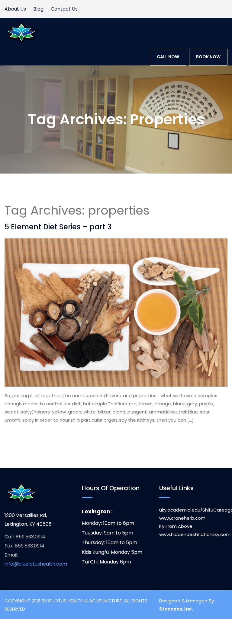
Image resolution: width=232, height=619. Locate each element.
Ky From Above (175, 526)
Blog (38, 8)
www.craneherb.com (182, 518)
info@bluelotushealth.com (36, 563)
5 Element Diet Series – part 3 (58, 227)
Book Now (208, 57)
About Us (15, 8)
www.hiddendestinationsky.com (194, 534)
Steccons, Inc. (176, 609)
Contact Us (64, 8)
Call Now (168, 57)
